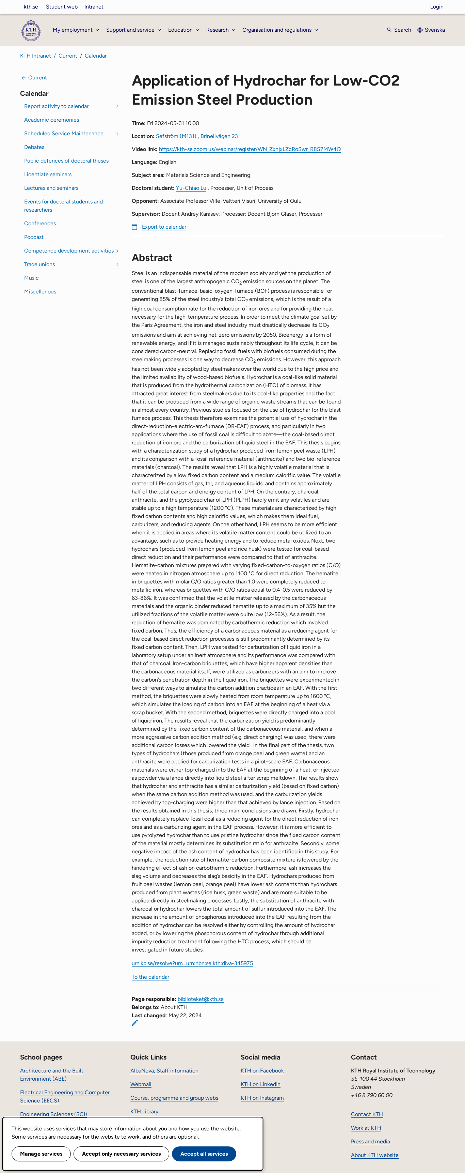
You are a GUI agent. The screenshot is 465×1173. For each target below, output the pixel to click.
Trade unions (39, 264)
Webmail (140, 1084)
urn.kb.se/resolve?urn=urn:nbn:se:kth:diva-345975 (192, 963)
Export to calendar (164, 227)
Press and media (370, 1141)
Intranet (93, 6)
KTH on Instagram (262, 1098)
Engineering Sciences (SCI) (53, 1114)
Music (31, 278)
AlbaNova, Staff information (164, 1070)
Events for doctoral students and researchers (63, 205)
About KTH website (375, 1155)
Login (437, 6)
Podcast (34, 237)
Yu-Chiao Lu (191, 188)
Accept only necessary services (121, 1154)
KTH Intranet (35, 55)
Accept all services (204, 1154)
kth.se (31, 6)
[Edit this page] (135, 1023)
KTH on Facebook (262, 1070)
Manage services (41, 1154)
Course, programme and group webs (174, 1098)
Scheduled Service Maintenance (63, 133)
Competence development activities (69, 250)
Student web (62, 6)
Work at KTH (366, 1128)
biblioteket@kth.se (201, 999)
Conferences (40, 223)
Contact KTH (367, 1114)
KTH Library (144, 1111)
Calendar (96, 55)
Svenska (435, 30)
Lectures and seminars (51, 188)
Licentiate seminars (47, 174)
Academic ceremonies (51, 120)
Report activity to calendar (56, 106)
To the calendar (150, 977)
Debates (34, 147)
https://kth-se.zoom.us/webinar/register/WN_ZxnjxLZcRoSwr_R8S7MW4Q (250, 149)
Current (68, 55)
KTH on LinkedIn (260, 1084)
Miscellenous (40, 291)
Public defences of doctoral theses (66, 160)
